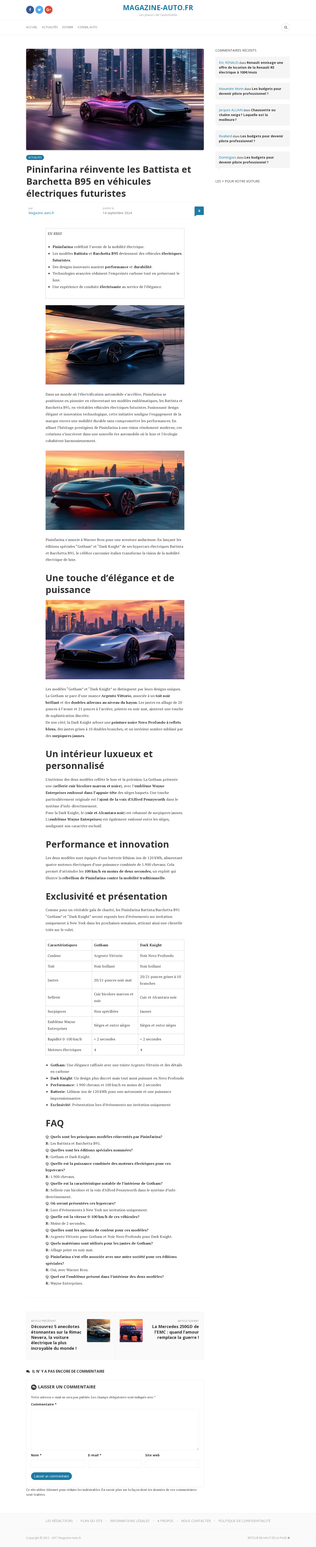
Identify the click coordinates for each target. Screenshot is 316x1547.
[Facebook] (30, 10)
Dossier (67, 27)
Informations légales (130, 1521)
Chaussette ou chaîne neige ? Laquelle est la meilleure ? (247, 115)
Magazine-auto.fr (41, 213)
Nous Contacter (196, 1521)
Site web (152, 1455)
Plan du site (91, 1521)
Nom (36, 1455)
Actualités (50, 27)
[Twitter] (39, 10)
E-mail (94, 1455)
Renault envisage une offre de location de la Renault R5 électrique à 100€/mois (251, 67)
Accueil (31, 27)
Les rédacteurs (59, 1521)
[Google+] (49, 10)
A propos (165, 1521)
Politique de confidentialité (244, 1521)
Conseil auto (87, 27)
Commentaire (44, 1404)
